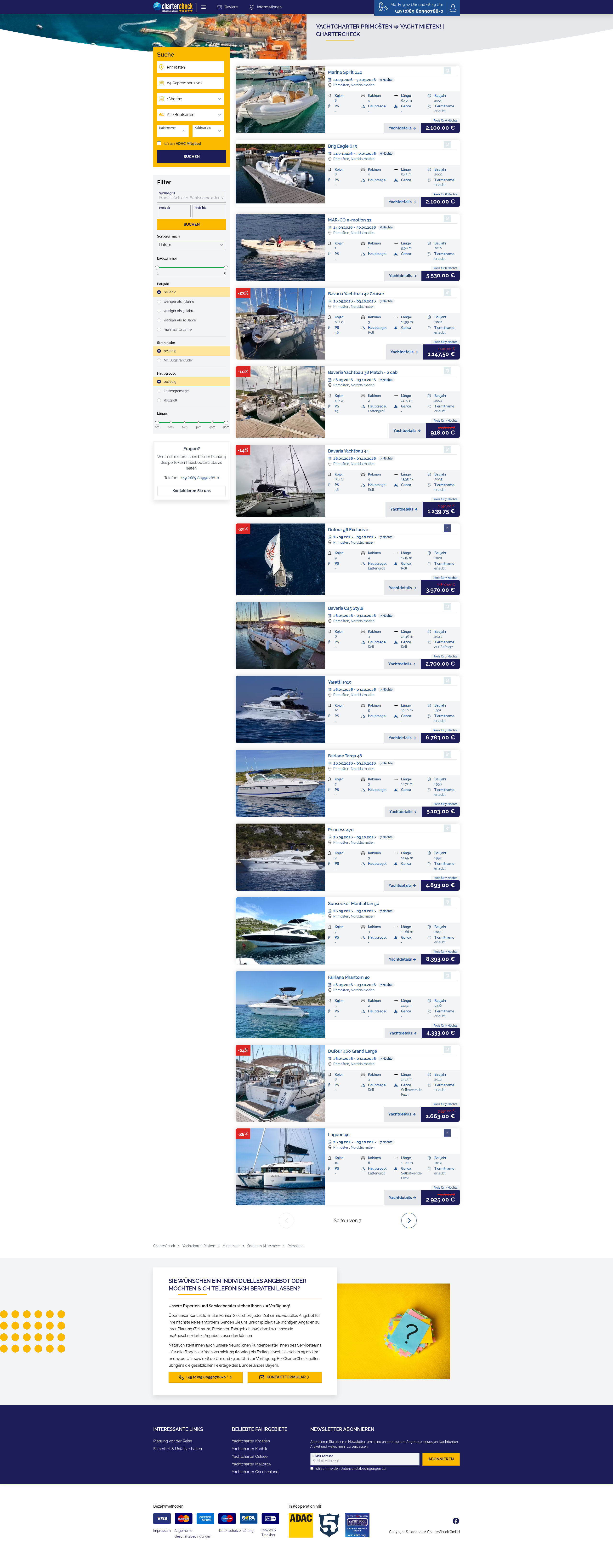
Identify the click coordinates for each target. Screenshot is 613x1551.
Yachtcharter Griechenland (255, 1472)
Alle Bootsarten (180, 114)
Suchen (192, 156)
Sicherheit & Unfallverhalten (177, 1448)
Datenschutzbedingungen (361, 1468)
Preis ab (164, 207)
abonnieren (441, 1459)
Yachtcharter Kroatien (251, 1441)
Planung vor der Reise (172, 1441)
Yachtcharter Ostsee (249, 1456)
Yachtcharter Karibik (249, 1448)
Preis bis (200, 207)
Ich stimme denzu (350, 1468)
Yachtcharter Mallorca (251, 1464)
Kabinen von (167, 127)
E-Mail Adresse (322, 1456)
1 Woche (174, 99)
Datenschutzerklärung (236, 1531)
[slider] (157, 268)
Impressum (162, 1531)
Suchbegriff (167, 193)
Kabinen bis (203, 127)
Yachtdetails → (402, 128)
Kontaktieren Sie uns (191, 490)
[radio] (191, 292)
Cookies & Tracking (268, 1532)
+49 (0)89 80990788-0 (199, 478)
